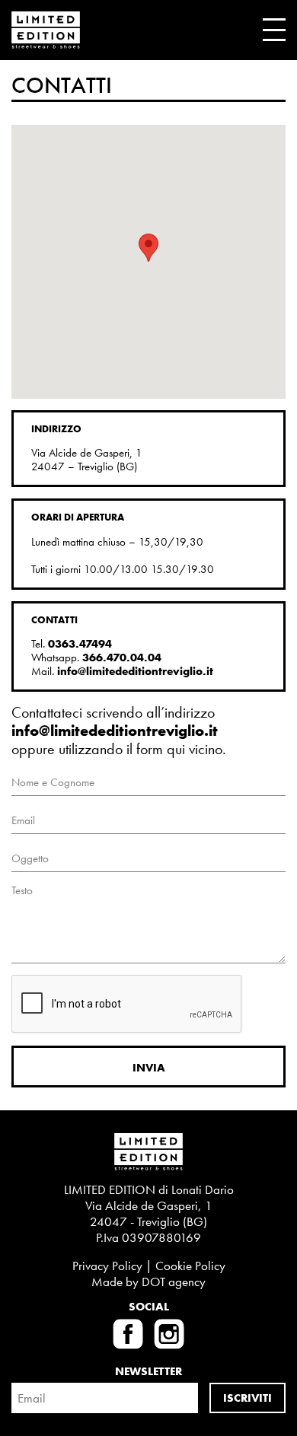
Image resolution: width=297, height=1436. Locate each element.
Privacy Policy (107, 1265)
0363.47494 (80, 643)
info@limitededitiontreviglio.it (135, 671)
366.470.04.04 (121, 657)
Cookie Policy (190, 1265)
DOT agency (174, 1281)
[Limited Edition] (45, 30)
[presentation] (127, 1004)
